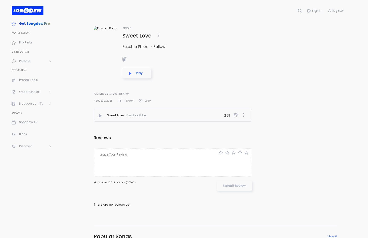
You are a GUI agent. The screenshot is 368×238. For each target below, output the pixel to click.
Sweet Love (115, 115)
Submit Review (234, 185)
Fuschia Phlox (135, 46)
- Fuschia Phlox (135, 115)
